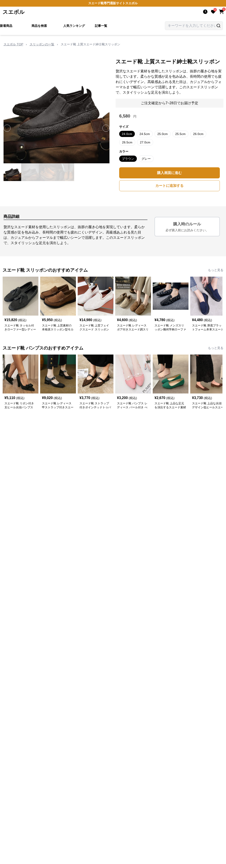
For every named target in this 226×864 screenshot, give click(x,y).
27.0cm (145, 142)
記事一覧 (101, 25)
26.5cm (127, 142)
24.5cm (144, 134)
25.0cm (162, 134)
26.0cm (198, 134)
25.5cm (180, 134)
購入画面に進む (169, 173)
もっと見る (215, 270)
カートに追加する (169, 185)
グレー (146, 158)
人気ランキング (74, 25)
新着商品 (6, 25)
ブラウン (128, 158)
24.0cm (127, 134)
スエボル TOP (13, 44)
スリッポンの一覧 (42, 44)
